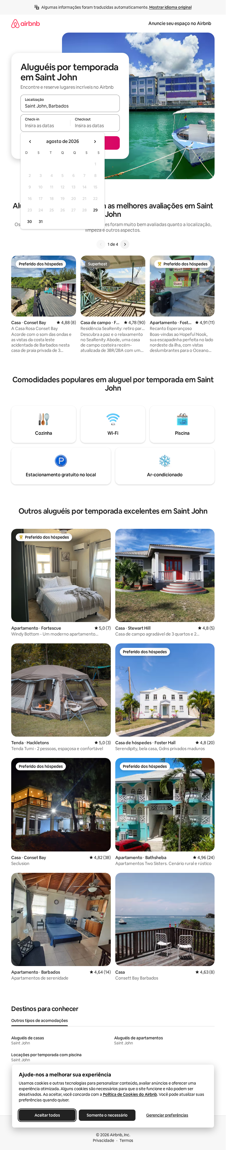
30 (29, 221)
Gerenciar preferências (167, 1115)
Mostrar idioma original (170, 7)
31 (41, 221)
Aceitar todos (47, 1115)
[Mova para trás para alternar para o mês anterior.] (30, 141)
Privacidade (103, 1140)
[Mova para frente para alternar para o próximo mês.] (94, 141)
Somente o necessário (107, 1115)
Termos (126, 1140)
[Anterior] (100, 244)
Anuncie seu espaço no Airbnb (179, 23)
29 (95, 210)
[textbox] (45, 125)
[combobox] (70, 106)
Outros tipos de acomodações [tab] (39, 1020)
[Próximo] (124, 244)
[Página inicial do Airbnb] (25, 23)
